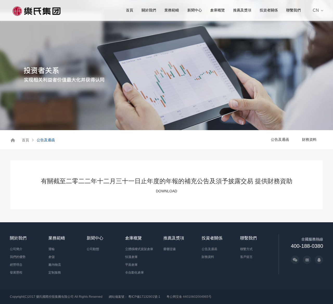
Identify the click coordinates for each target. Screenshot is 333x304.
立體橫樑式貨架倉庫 (139, 249)
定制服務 (54, 272)
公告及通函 (46, 140)
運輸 (51, 249)
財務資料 (309, 139)
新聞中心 (194, 10)
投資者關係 (269, 10)
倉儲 (51, 257)
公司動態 (93, 249)
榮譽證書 (169, 249)
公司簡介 (16, 249)
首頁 (129, 10)
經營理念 (16, 265)
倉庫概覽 (217, 10)
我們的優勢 (17, 257)
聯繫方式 (246, 249)
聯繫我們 (293, 10)
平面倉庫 (131, 265)
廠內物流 (54, 265)
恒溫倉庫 (131, 257)
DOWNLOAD (166, 191)
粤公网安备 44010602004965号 (189, 297)
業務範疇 (171, 10)
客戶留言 (246, 257)
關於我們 (149, 10)
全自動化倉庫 (134, 272)
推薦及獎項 (242, 10)
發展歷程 (16, 272)
